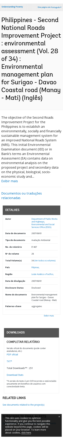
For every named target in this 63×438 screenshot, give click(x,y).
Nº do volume (12, 253)
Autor (8, 219)
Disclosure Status (14, 287)
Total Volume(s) (13, 260)
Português (55, 7)
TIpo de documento (15, 240)
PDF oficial (12, 354)
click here (26, 432)
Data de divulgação (15, 281)
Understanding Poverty (12, 6)
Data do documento (15, 233)
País (7, 267)
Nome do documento (16, 294)
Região (8, 274)
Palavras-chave (13, 306)
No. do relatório (13, 247)
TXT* (9, 361)
